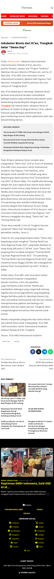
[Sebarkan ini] (32, 351)
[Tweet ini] (38, 351)
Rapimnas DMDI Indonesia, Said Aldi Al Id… (26, 485)
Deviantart (15, 539)
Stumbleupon (15, 531)
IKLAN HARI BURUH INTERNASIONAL (36, 410)
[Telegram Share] (44, 351)
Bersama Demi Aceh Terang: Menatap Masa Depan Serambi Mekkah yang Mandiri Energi (40, 387)
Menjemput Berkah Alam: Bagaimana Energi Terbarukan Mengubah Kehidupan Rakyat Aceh (11, 412)
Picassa (15, 547)
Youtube (41, 543)
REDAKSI (26, 513)
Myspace (41, 539)
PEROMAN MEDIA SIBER (14, 509)
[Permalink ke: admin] (3, 52)
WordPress (41, 531)
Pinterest (15, 527)
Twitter (41, 523)
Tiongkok (6, 105)
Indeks (40, 509)
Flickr (41, 547)
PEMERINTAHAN (12, 480)
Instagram (15, 535)
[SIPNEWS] (27, 7)
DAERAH (3, 480)
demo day (6, 341)
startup (17, 341)
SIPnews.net (13, 61)
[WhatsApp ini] (50, 351)
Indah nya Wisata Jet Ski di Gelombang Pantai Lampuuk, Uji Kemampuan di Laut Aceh (13, 425)
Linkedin (41, 535)
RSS (28, 551)
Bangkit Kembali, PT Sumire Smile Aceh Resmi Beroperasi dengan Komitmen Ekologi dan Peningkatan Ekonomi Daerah (40, 427)
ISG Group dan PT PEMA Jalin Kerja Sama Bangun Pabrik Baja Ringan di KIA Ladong (13, 400)
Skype (16, 543)
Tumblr (41, 527)
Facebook (15, 523)
